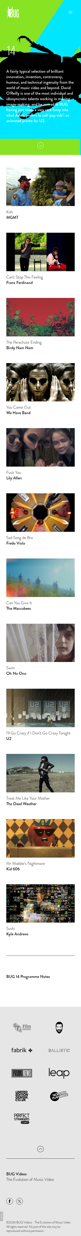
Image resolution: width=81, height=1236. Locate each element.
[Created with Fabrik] (1, 1216)
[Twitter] (19, 1201)
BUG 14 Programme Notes (28, 977)
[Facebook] (9, 1201)
